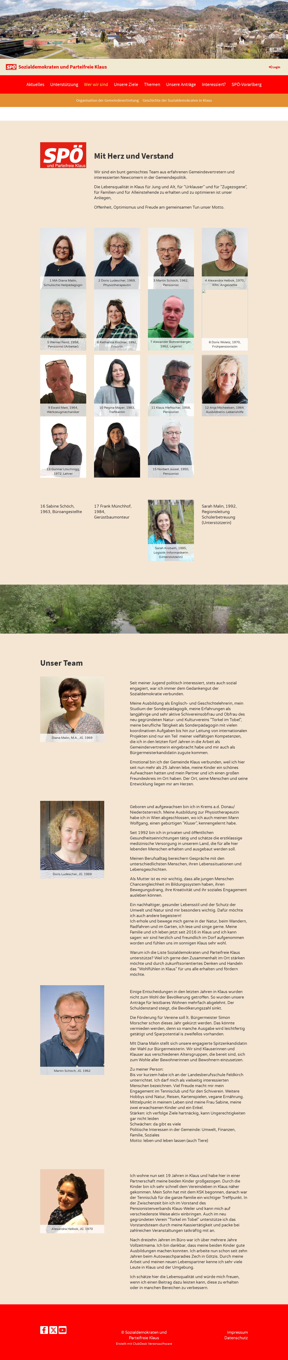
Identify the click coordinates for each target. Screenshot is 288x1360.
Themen (152, 84)
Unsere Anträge (181, 84)
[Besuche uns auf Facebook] (44, 1331)
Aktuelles (35, 84)
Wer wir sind (96, 84)
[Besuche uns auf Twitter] (53, 1331)
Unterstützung (64, 84)
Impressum (237, 1332)
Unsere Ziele (126, 84)
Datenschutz (236, 1338)
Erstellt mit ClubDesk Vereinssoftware (144, 1344)
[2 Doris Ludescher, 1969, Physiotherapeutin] (117, 258)
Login (276, 67)
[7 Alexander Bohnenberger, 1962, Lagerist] (171, 319)
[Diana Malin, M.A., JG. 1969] (72, 709)
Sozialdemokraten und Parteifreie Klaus (62, 66)
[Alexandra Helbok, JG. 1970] (72, 1201)
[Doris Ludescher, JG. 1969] (72, 839)
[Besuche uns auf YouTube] (62, 1331)
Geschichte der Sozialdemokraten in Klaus (177, 100)
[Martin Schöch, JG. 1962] (72, 1030)
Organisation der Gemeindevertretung (107, 100)
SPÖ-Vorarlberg (247, 84)
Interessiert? (214, 84)
